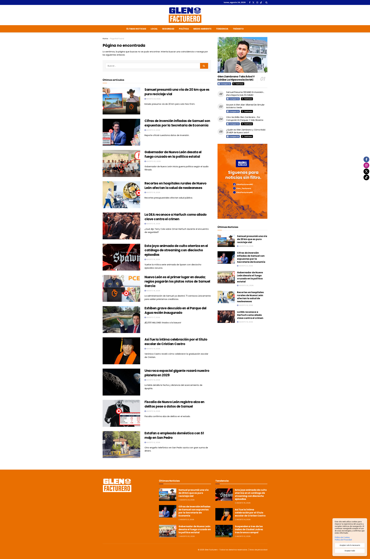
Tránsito (238, 28)
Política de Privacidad (343, 540)
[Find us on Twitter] (253, 2)
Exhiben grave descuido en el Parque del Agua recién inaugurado (175, 310)
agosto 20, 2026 (153, 161)
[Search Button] (266, 2)
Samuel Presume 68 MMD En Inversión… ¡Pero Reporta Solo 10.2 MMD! (245, 93)
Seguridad (168, 28)
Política (184, 28)
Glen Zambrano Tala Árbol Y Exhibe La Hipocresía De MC (236, 78)
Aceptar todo (350, 550)
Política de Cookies (342, 537)
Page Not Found (117, 38)
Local (154, 28)
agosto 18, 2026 (153, 290)
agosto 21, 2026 (153, 130)
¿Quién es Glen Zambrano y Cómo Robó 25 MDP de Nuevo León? (246, 131)
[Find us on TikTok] (261, 2)
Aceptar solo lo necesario (350, 545)
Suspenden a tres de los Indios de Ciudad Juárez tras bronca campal (249, 529)
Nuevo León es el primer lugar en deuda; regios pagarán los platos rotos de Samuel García (177, 281)
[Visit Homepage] (185, 15)
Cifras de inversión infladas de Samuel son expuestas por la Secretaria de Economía (177, 123)
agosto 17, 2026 (153, 317)
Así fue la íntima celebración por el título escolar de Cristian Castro (176, 341)
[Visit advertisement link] (242, 181)
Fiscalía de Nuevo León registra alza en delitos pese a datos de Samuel (174, 404)
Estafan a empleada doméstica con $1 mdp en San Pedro (174, 435)
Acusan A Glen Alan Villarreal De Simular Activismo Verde (245, 106)
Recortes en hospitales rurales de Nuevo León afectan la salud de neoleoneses (175, 185)
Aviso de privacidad (258, 549)
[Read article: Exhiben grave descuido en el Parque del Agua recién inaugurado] (121, 319)
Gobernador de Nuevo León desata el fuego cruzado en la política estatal (173, 154)
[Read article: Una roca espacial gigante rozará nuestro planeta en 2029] (121, 382)
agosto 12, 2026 (153, 442)
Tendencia (222, 28)
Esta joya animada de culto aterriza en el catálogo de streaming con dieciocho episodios (176, 250)
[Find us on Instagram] (257, 2)
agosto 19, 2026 (153, 192)
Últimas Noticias (136, 28)
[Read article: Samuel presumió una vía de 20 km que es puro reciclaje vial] (121, 101)
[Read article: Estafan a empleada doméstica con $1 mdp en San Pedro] (121, 444)
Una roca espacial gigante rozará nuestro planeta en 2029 (177, 372)
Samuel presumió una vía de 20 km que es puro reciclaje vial (177, 91)
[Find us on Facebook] (249, 2)
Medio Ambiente (202, 28)
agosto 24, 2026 (153, 99)
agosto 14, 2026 (153, 348)
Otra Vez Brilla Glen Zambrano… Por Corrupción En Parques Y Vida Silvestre (244, 119)
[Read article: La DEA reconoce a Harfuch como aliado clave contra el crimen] (121, 226)
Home (105, 38)
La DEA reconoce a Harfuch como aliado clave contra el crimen (176, 216)
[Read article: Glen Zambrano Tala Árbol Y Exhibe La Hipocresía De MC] (242, 55)
